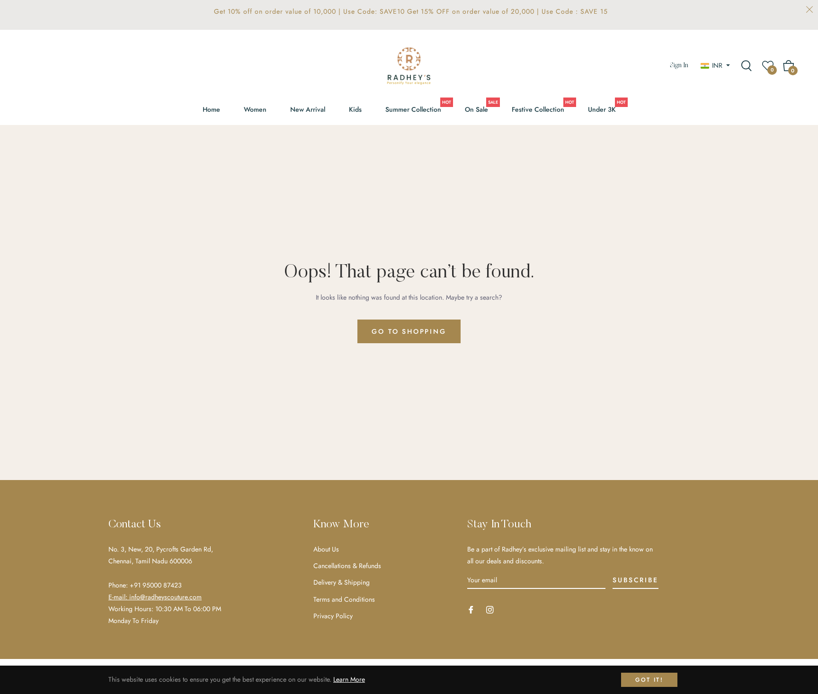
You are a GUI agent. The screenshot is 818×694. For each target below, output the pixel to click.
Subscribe (635, 580)
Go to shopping (409, 331)
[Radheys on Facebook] (471, 609)
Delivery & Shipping (341, 582)
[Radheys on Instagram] (490, 609)
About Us (326, 549)
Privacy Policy (333, 616)
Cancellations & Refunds (347, 565)
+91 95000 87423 (156, 585)
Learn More (349, 679)
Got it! (649, 680)
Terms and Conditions (344, 599)
